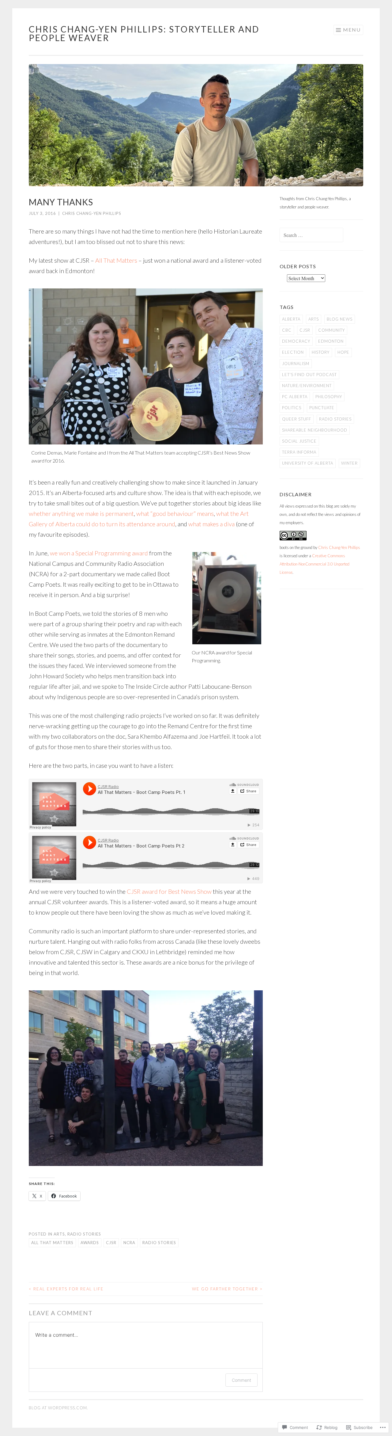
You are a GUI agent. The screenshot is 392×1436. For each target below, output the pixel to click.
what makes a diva (211, 524)
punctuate (321, 407)
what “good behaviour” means (175, 513)
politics (291, 407)
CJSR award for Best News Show (169, 891)
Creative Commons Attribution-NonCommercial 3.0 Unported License (314, 564)
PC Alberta (294, 396)
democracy (296, 341)
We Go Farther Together (227, 1288)
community (331, 330)
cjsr (111, 1242)
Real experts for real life (66, 1288)
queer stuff (296, 419)
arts (59, 1234)
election (293, 352)
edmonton (331, 341)
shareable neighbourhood (314, 430)
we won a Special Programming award (99, 553)
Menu (352, 29)
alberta (291, 319)
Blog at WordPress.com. (58, 1407)
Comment (241, 1380)
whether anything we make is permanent (81, 513)
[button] (146, 366)
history (321, 352)
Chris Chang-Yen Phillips (91, 213)
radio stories (84, 1234)
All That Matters (116, 260)
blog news (339, 319)
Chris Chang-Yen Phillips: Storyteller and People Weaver (144, 33)
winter (349, 463)
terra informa (299, 452)
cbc (287, 330)
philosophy (328, 396)
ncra (129, 1242)
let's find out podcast (309, 374)
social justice (299, 441)
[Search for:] (311, 235)
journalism (295, 363)
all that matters (52, 1242)
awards (90, 1242)
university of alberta (307, 463)
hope (343, 352)
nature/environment (307, 385)
